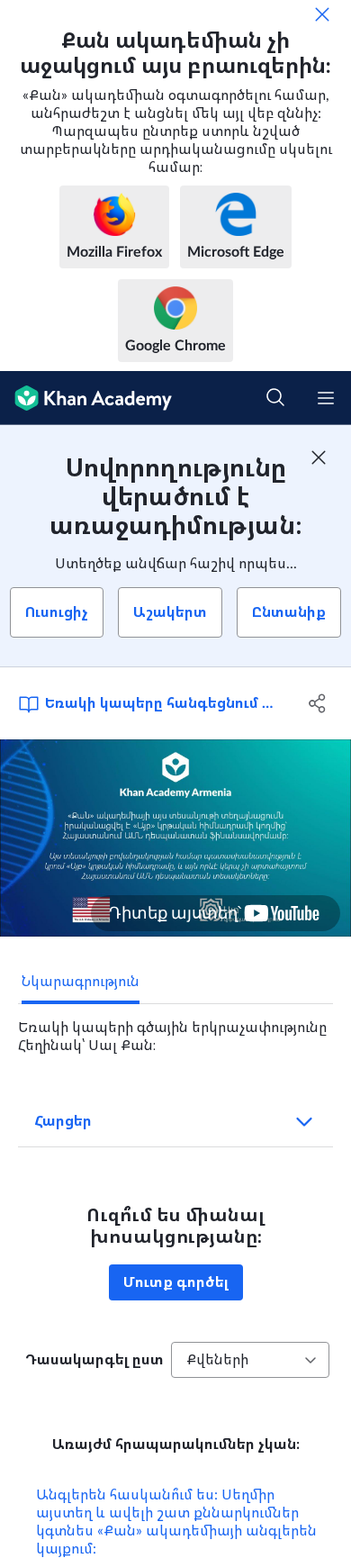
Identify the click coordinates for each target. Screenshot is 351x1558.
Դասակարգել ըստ (94, 1360)
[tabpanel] (175, 1029)
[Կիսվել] (317, 703)
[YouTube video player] (175, 838)
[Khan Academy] (86, 398)
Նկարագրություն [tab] (81, 981)
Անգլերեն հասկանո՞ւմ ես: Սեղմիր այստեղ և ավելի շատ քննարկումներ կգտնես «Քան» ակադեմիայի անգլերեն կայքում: (176, 1522)
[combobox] (250, 1360)
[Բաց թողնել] (322, 14)
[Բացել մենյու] (326, 398)
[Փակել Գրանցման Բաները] (319, 457)
